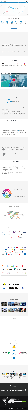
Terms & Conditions (11, 408)
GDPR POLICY (17, 408)
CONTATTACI (19, 2)
